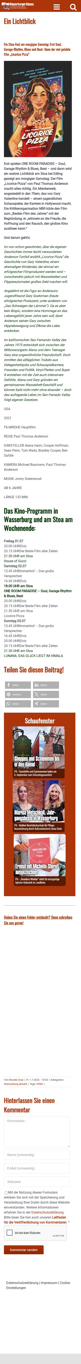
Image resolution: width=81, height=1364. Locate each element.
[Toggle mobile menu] (57, 6)
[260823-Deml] (39, 729)
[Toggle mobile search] (73, 6)
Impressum (49, 1283)
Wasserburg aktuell (15, 1084)
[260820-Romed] (39, 783)
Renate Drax (16, 1079)
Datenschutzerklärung (22, 1283)
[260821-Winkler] (40, 836)
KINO (40, 1084)
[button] (18, 685)
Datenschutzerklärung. (47, 1212)
